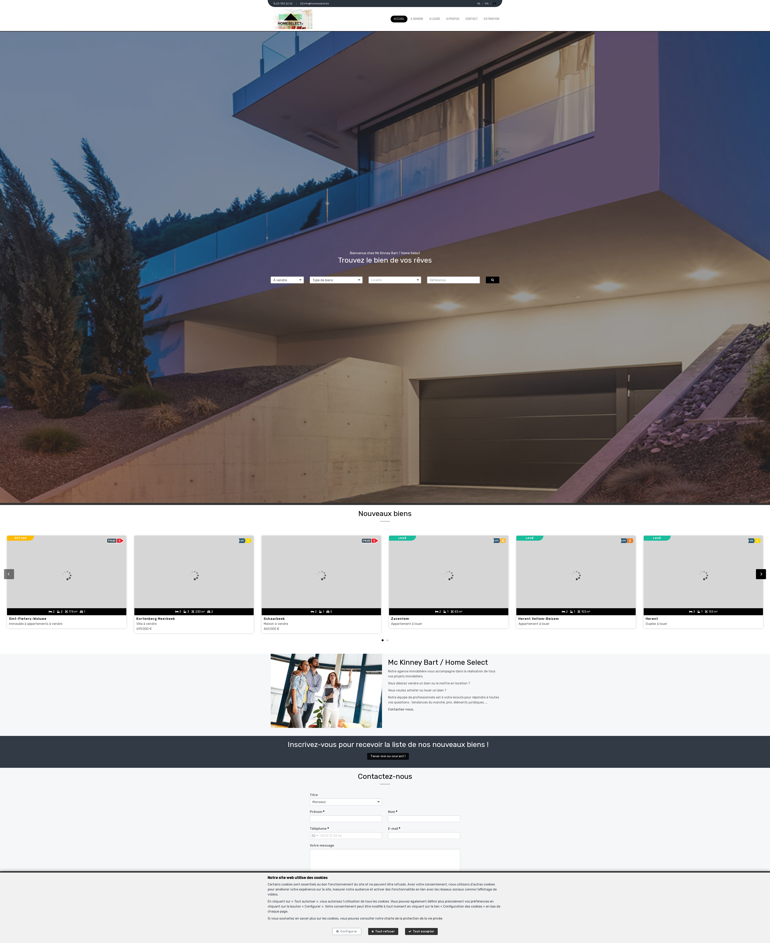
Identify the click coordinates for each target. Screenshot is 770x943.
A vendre (416, 19)
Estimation (491, 19)
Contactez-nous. (401, 709)
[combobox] (314, 835)
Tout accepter (424, 931)
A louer (434, 19)
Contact (471, 19)
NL (479, 3)
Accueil (399, 19)
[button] (395, 280)
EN (486, 3)
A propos (452, 19)
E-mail (394, 829)
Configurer (348, 931)
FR (494, 3)
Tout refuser (385, 931)
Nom (392, 812)
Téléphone (319, 829)
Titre (314, 795)
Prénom (317, 812)
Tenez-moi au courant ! (388, 756)
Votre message (322, 845)
